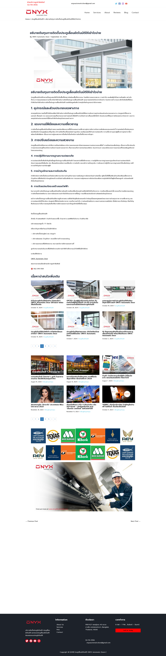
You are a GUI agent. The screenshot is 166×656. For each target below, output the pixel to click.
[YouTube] (126, 4)
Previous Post (32, 521)
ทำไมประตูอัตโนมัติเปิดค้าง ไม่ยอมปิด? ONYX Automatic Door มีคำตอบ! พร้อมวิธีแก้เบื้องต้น (47, 302)
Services (97, 12)
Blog (126, 12)
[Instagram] (123, 4)
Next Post (135, 521)
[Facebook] (119, 4)
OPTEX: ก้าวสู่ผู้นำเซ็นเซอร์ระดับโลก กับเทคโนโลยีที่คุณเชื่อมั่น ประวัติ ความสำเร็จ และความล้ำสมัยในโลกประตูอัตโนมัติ (82, 302)
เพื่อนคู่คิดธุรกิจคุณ (48, 382)
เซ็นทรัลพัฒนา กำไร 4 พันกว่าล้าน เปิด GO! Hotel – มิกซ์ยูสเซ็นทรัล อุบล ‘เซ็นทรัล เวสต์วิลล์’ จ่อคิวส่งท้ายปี (81, 406)
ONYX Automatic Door (39, 259)
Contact (135, 12)
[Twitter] (116, 4)
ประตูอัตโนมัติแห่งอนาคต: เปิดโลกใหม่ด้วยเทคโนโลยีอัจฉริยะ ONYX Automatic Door (83, 333)
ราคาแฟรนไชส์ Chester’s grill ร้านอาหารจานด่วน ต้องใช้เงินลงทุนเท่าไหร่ (47, 377)
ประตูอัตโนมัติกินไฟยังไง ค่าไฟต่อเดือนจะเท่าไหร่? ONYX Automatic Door (46, 332)
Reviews (117, 12)
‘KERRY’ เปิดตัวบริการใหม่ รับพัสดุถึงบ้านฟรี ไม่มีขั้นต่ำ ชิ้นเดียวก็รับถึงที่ (118, 405)
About (107, 12)
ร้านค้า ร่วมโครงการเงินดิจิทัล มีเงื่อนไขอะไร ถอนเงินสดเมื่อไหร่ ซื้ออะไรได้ (117, 376)
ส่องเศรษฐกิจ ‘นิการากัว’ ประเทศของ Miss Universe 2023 (47, 405)
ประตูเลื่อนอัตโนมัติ (49, 308)
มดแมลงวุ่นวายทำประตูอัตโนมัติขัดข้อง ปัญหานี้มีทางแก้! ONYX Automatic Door (118, 301)
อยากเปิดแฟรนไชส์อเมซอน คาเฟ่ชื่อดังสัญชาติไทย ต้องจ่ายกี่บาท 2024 (82, 377)
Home (87, 12)
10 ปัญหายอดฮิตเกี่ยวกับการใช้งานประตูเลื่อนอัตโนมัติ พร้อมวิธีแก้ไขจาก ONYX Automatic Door (117, 333)
